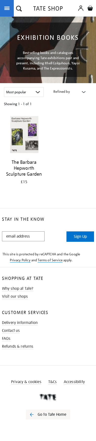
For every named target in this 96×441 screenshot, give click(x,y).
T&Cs (52, 381)
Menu (8, 8)
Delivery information (20, 322)
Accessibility (74, 381)
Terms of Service (50, 260)
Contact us (11, 330)
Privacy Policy (20, 260)
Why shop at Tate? (17, 288)
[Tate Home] (48, 397)
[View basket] (90, 8)
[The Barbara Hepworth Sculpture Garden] (24, 135)
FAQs (6, 338)
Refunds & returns (17, 346)
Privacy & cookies (26, 381)
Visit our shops (15, 296)
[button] (19, 9)
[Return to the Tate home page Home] (48, 9)
